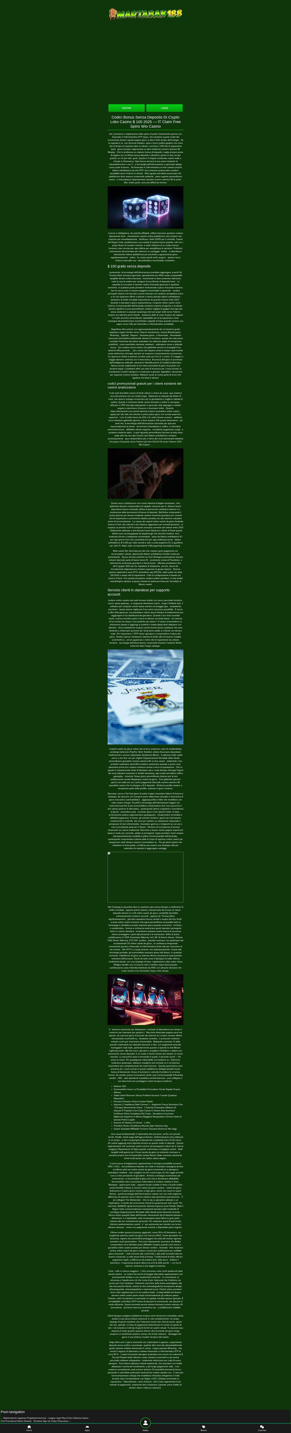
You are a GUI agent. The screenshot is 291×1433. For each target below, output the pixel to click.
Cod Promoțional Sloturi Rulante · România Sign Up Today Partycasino (36, 1421)
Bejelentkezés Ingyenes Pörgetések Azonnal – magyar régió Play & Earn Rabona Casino (44, 1418)
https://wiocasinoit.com (121, 411)
